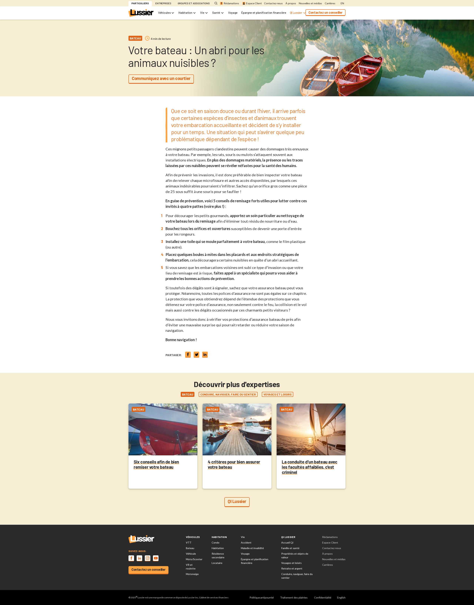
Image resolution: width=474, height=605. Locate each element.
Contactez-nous (273, 3)
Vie (202, 12)
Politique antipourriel (262, 597)
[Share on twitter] (196, 354)
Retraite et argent (291, 568)
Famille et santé (290, 548)
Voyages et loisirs (291, 562)
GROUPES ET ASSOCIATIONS (194, 3)
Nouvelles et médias (310, 3)
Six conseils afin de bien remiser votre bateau (156, 464)
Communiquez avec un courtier (161, 78)
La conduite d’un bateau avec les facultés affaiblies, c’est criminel (309, 467)
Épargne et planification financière (263, 12)
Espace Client (254, 3)
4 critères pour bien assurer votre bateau (234, 464)
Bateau (190, 548)
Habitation (185, 12)
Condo (215, 542)
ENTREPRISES (163, 3)
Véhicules (164, 12)
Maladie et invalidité (252, 548)
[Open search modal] (216, 3)
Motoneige (192, 574)
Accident (246, 542)
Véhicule (191, 553)
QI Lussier (296, 12)
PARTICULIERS (140, 3)
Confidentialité (322, 597)
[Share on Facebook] (188, 354)
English (341, 597)
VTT (188, 542)
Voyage (233, 12)
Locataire (217, 562)
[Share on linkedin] (205, 354)
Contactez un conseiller (325, 12)
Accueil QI (287, 542)
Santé (216, 12)
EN (342, 3)
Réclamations (231, 3)
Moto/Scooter (194, 559)
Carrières (330, 3)
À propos (291, 3)
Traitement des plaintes (294, 597)
